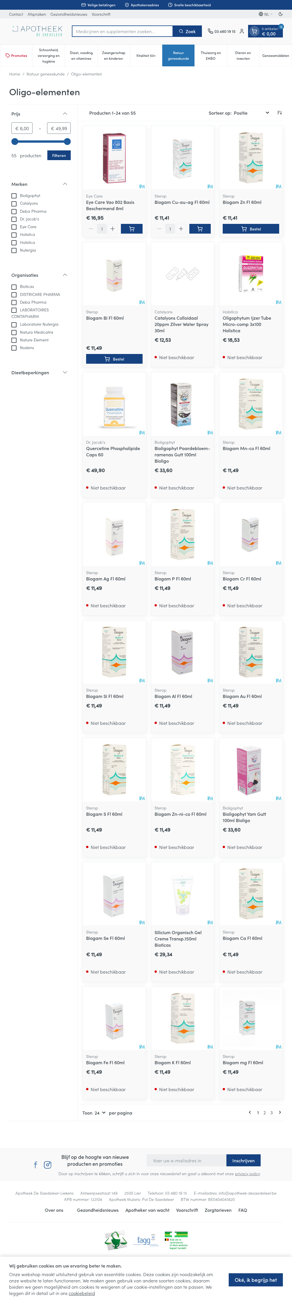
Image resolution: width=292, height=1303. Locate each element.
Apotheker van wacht (147, 1210)
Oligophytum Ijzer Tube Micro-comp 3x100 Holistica (247, 324)
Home (14, 74)
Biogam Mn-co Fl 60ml (246, 448)
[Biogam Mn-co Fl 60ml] (251, 404)
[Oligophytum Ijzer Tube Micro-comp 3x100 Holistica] (251, 274)
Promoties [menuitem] (19, 55)
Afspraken (37, 14)
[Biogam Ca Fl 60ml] (251, 894)
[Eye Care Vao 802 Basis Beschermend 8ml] (114, 158)
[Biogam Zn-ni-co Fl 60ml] (182, 769)
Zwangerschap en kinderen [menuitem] (116, 55)
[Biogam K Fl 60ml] (182, 1018)
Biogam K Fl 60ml (173, 1062)
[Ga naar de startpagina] (37, 31)
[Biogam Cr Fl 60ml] (251, 534)
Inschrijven (243, 1160)
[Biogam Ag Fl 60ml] (114, 534)
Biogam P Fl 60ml (173, 578)
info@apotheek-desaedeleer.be (248, 1193)
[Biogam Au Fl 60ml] (251, 652)
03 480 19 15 (176, 1193)
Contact (16, 14)
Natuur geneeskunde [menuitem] (181, 55)
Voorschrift (101, 14)
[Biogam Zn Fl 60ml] (251, 158)
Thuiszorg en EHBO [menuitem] (214, 55)
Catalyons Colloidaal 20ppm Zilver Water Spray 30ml (181, 324)
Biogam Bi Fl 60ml (105, 318)
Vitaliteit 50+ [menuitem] (149, 57)
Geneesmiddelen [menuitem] (277, 57)
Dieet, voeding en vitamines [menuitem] (83, 55)
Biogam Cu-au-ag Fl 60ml (182, 202)
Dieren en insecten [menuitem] (247, 55)
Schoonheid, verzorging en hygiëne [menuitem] (51, 55)
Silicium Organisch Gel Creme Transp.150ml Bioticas (178, 938)
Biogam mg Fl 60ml (243, 1062)
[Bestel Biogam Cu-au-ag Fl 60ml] (200, 229)
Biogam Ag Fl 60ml (105, 578)
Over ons (54, 1210)
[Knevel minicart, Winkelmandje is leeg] (254, 31)
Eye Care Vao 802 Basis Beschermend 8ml (110, 205)
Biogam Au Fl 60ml (242, 696)
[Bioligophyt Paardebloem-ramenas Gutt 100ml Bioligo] (182, 404)
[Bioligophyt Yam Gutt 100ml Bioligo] (251, 769)
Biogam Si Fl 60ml (104, 696)
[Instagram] (47, 1165)
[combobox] (122, 31)
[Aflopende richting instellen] (279, 113)
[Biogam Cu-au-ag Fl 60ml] (182, 158)
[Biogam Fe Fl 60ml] (114, 1018)
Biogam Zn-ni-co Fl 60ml (180, 814)
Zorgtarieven (218, 1210)
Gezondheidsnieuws (68, 14)
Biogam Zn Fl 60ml (242, 202)
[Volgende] (279, 1112)
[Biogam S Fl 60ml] (114, 769)
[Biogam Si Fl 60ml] (114, 652)
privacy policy (247, 1173)
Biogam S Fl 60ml (104, 814)
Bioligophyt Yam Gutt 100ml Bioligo (244, 817)
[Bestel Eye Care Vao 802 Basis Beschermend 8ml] (132, 229)
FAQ (242, 1210)
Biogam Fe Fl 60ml (105, 1062)
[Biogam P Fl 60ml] (182, 534)
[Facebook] (35, 1165)
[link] (251, 1112)
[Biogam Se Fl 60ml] (114, 894)
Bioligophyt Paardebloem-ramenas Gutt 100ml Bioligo (182, 454)
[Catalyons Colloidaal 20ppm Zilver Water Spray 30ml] (182, 274)
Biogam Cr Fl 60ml (242, 578)
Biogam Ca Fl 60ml (242, 938)
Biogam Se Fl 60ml (105, 938)
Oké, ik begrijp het (256, 1279)
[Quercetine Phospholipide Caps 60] (114, 404)
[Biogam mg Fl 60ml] (251, 1018)
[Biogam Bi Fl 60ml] (114, 274)
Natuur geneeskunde (46, 74)
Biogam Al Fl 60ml (173, 696)
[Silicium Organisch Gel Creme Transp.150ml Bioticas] (182, 894)
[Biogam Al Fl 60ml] (182, 652)
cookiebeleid (82, 1293)
